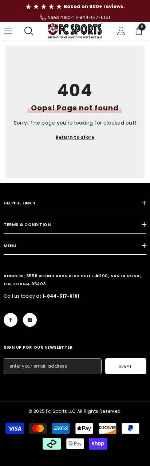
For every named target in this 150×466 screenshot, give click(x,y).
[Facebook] (10, 320)
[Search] (28, 31)
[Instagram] (30, 320)
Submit (126, 366)
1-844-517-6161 (92, 17)
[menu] (8, 31)
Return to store (75, 137)
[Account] (121, 31)
